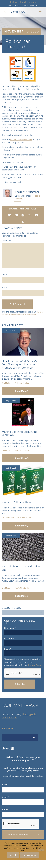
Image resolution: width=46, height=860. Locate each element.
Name (5, 274)
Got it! (13, 855)
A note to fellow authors (17, 502)
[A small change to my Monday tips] (23, 560)
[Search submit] (41, 612)
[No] (41, 850)
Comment (7, 241)
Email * (7, 649)
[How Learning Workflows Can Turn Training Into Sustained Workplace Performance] (23, 355)
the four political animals (21, 140)
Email (5, 288)
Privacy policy (29, 855)
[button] (40, 12)
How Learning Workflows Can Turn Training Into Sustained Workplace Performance (20, 364)
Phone (5, 810)
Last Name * (9, 639)
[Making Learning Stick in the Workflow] (23, 425)
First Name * (10, 628)
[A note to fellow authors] (23, 496)
